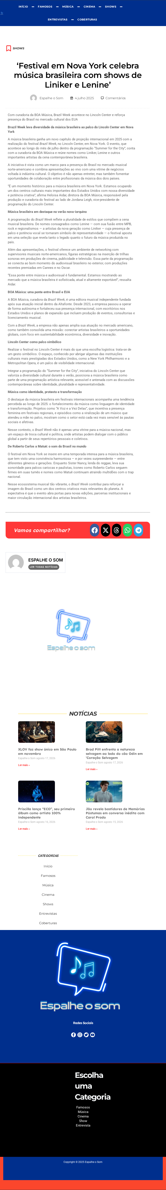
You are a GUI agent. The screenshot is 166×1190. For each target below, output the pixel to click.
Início (23, 6)
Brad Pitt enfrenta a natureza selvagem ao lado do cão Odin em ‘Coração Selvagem (114, 753)
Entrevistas (57, 19)
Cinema (89, 6)
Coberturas (87, 19)
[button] (94, 530)
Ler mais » (24, 765)
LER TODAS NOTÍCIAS (44, 567)
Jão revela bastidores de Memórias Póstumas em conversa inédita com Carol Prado (115, 813)
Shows (110, 6)
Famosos (45, 6)
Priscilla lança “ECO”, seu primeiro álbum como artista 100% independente (46, 813)
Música (67, 6)
